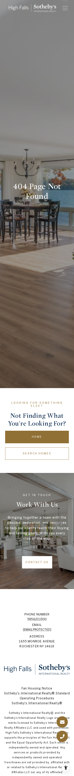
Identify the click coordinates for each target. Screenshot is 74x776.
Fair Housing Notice (37, 688)
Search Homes (37, 453)
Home (37, 436)
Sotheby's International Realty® (37, 703)
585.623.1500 (37, 619)
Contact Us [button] (37, 562)
